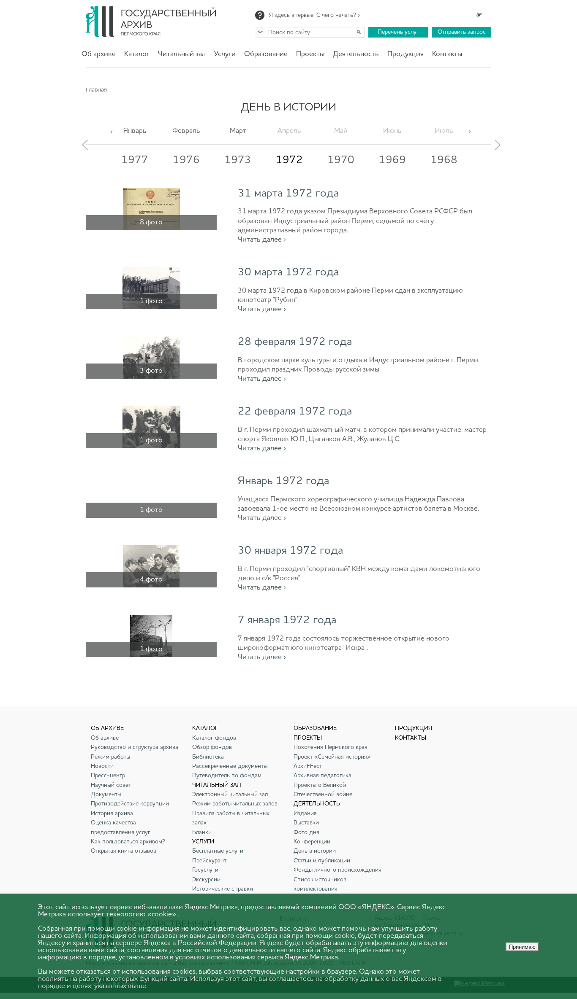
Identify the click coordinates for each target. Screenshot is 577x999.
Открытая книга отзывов (123, 851)
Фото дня (306, 832)
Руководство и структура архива (134, 747)
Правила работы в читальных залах (230, 818)
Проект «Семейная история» (332, 757)
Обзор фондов (212, 747)
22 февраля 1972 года (295, 411)
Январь (135, 131)
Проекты (310, 54)
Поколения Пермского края (330, 747)
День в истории (315, 851)
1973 (237, 160)
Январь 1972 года (283, 481)
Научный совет (111, 785)
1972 (289, 160)
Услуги (225, 54)
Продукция (405, 54)
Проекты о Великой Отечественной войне (323, 789)
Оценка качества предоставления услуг (120, 827)
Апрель (289, 131)
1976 (186, 160)
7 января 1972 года (287, 620)
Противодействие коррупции (130, 804)
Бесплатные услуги (217, 851)
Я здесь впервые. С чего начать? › (314, 15)
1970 (340, 160)
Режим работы (110, 757)
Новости (102, 766)
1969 (392, 160)
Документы (106, 794)
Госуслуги (205, 870)
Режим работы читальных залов (235, 804)
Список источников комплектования (320, 884)
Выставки (306, 823)
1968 (443, 160)
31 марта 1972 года (288, 193)
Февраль (186, 131)
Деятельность (356, 54)
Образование (266, 54)
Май (341, 131)
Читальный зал (182, 54)
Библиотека (208, 757)
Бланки (202, 832)
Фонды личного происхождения (337, 870)
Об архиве (99, 54)
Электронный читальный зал (230, 794)
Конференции (312, 842)
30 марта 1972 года (288, 272)
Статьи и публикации (322, 861)
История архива (112, 813)
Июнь (392, 131)
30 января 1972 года (290, 550)
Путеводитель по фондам (226, 775)
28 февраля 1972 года (295, 342)
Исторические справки (222, 889)
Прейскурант (209, 861)
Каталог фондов (214, 738)
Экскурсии (206, 880)
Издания (305, 813)
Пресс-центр (108, 775)
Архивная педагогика (322, 775)
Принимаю (522, 947)
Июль (444, 131)
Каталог (137, 54)
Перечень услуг (398, 32)
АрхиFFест (308, 766)
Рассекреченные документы (229, 766)
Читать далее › (262, 239)
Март (238, 131)
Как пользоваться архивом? (128, 842)
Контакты (447, 54)
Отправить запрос (462, 32)
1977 (134, 160)
